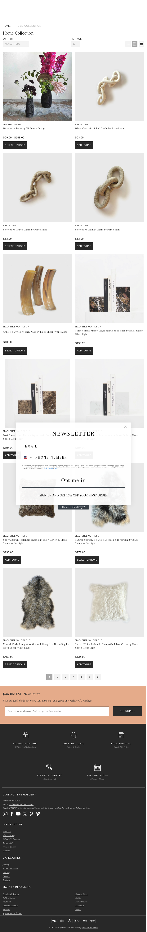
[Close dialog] (125, 426)
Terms (56, 468)
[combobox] (27, 457)
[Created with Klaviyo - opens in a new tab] (73, 507)
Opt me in (73, 480)
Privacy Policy (48, 468)
